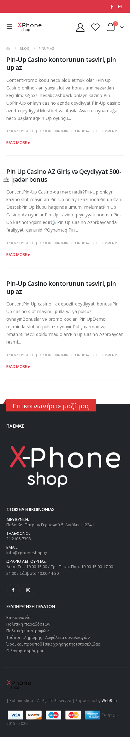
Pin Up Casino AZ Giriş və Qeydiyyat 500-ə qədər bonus (63, 175)
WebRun (109, 700)
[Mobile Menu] (11, 27)
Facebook (13, 590)
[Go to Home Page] (8, 48)
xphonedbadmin (54, 131)
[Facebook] (111, 6)
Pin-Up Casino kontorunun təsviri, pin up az (61, 63)
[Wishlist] (95, 27)
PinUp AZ (82, 131)
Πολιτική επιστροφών (27, 631)
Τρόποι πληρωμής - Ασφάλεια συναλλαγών (48, 637)
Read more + (18, 142)
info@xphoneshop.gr (26, 552)
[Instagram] (120, 6)
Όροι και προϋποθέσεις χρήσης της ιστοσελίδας (53, 644)
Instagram (28, 590)
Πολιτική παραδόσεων (28, 624)
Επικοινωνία (18, 617)
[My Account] (80, 27)
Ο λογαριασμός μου (25, 650)
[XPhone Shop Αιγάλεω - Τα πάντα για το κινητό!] (29, 27)
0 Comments (107, 131)
